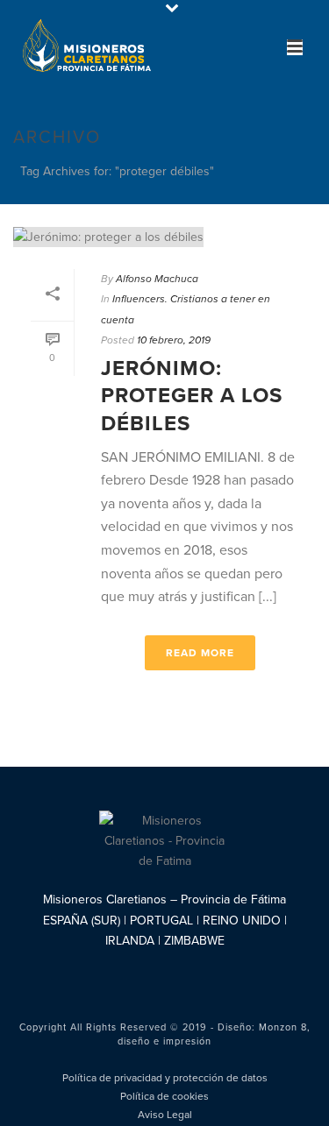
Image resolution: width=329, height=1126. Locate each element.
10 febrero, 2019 (174, 340)
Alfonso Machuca (157, 279)
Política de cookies (164, 1096)
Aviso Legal (165, 1114)
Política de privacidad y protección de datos (165, 1078)
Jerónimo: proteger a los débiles (192, 396)
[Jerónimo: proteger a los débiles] (164, 236)
